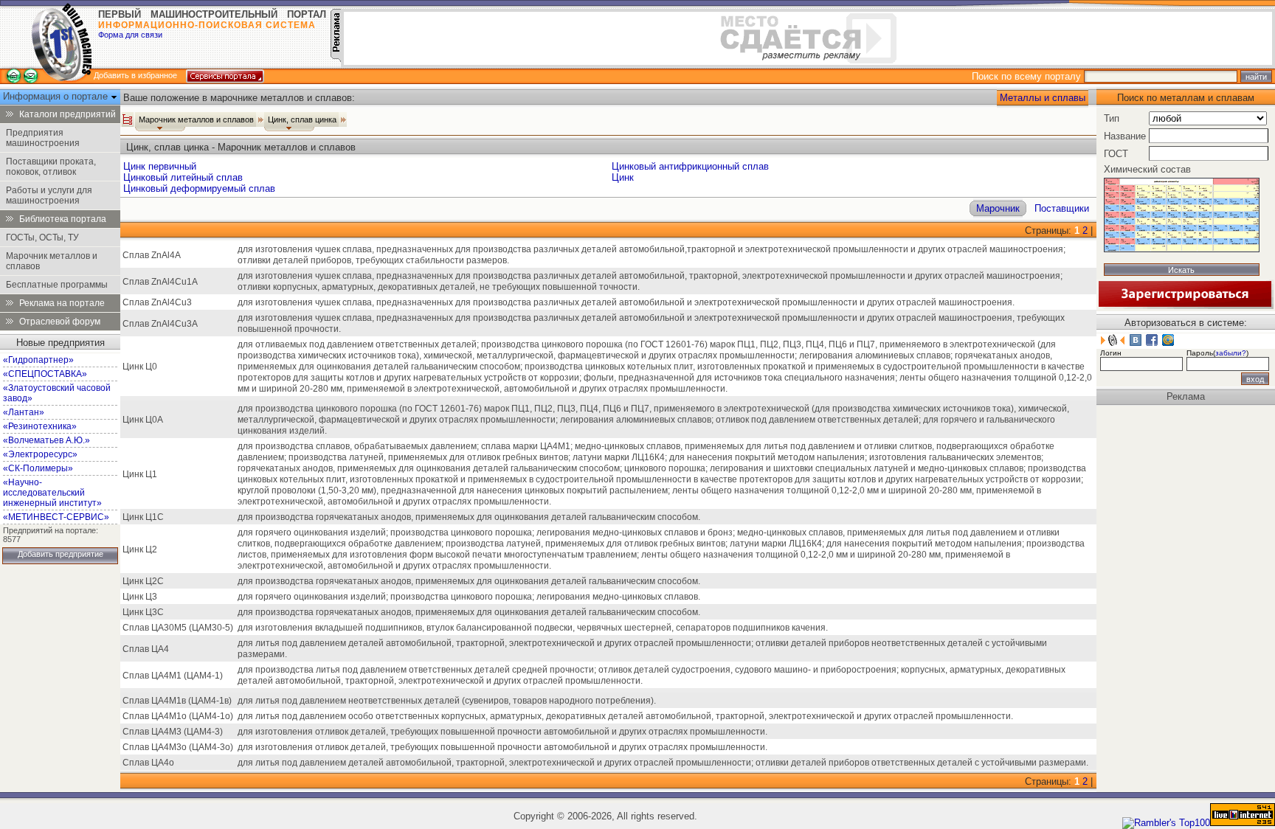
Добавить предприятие (60, 553)
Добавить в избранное (135, 75)
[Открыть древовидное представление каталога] (127, 119)
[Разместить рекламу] (336, 58)
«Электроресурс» (40, 454)
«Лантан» (23, 412)
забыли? (1230, 353)
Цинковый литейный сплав (183, 177)
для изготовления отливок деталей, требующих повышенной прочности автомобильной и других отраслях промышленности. (502, 731)
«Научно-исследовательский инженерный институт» (52, 492)
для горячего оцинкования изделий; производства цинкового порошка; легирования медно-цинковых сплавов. (469, 597)
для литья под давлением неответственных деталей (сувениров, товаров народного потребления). (447, 701)
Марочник (998, 208)
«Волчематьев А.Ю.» (46, 440)
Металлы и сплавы (1042, 97)
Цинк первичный (159, 166)
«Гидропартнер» (38, 360)
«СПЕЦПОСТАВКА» (45, 374)
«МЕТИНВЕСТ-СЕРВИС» (56, 517)
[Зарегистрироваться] (1185, 305)
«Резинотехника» (40, 426)
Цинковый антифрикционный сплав (690, 166)
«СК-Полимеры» (38, 468)
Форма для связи (130, 34)
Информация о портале (57, 96)
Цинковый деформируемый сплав (199, 188)
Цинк (623, 177)
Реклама (1186, 396)
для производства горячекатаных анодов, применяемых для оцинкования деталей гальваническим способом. (469, 517)
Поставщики (1061, 208)
